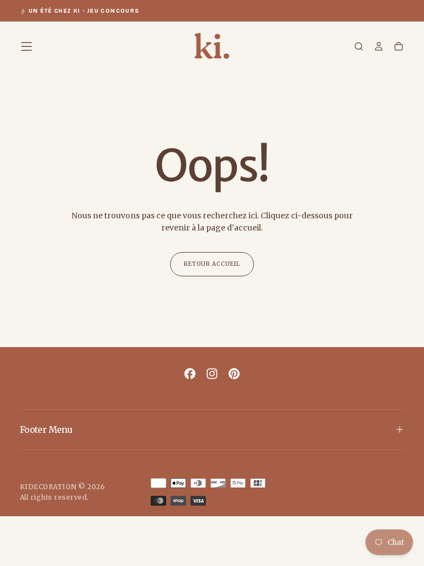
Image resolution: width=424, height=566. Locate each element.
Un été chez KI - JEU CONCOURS (84, 11)
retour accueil (212, 264)
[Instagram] (212, 373)
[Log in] (378, 47)
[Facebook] (190, 373)
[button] (26, 46)
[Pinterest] (234, 373)
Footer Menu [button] (46, 429)
